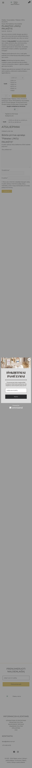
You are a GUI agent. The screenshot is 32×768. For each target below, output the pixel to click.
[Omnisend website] (16, 406)
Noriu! (16, 396)
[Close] (29, 359)
